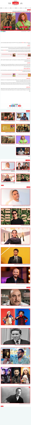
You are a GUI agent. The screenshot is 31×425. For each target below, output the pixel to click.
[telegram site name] (11, 106)
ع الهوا (28, 9)
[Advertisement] (15, 37)
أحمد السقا (23, 42)
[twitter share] (3, 31)
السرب (27, 42)
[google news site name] (17, 106)
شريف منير (4, 50)
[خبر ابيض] (15, 3)
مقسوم (22, 70)
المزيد (2, 185)
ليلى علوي (17, 70)
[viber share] (1, 31)
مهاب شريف (29, 31)
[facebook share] (4, 31)
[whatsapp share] (2, 31)
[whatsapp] (10, 104)
